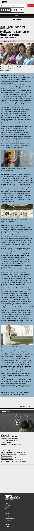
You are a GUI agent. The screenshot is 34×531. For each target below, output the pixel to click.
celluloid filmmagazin (10, 518)
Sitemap (7, 509)
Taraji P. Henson (7, 452)
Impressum (7, 505)
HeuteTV (7, 515)
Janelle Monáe (6, 456)
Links (7, 513)
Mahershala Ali (7, 461)
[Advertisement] (12, 478)
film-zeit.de (7, 517)
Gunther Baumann (9, 37)
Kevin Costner (6, 458)
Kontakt (8, 503)
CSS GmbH (8, 520)
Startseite (17, 20)
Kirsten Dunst (6, 459)
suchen (30, 5)
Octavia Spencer (7, 454)
